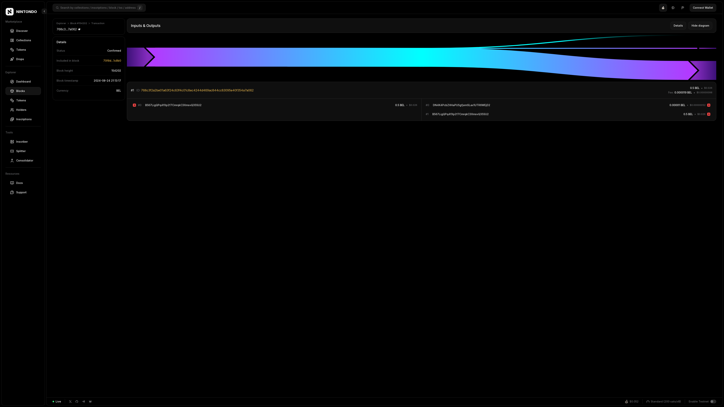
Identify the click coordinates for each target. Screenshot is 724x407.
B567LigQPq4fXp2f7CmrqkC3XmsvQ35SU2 (173, 105)
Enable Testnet (699, 401)
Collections (23, 40)
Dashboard (23, 81)
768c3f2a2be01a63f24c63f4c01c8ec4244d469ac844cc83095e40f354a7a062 (197, 90)
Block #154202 (78, 23)
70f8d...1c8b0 (112, 60)
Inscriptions (24, 119)
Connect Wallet (703, 7)
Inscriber (22, 141)
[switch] (713, 401)
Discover (22, 30)
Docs (19, 182)
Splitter (21, 151)
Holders (21, 109)
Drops (20, 59)
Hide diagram (700, 25)
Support (21, 192)
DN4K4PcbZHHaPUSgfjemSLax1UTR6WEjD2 (461, 105)
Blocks (20, 91)
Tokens (21, 49)
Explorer (61, 23)
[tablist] (673, 8)
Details (678, 25)
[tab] (663, 8)
